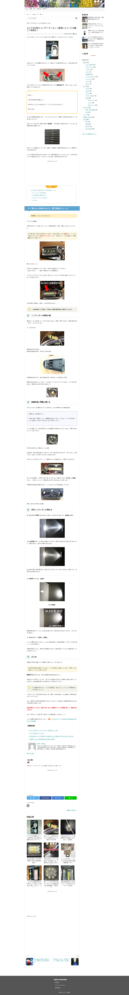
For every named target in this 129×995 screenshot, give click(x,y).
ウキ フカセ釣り (90, 96)
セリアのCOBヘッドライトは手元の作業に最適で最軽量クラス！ (68, 860)
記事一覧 (45, 8)
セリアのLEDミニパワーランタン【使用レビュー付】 (44, 730)
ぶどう (87, 72)
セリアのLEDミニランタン (37, 733)
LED (75, 34)
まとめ (34, 200)
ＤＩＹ (85, 114)
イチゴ (87, 81)
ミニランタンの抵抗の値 (39, 193)
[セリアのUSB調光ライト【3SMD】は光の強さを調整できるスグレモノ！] (34, 827)
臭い (87, 121)
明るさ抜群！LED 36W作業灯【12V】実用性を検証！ (34, 860)
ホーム (27, 8)
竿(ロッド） (91, 100)
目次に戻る (31, 753)
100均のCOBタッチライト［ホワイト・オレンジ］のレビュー (96, 25)
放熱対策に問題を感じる (39, 195)
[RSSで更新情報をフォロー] (28, 805)
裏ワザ (87, 126)
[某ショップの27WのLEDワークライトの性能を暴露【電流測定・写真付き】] (51, 872)
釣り (35, 8)
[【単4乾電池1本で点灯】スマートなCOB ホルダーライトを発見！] (68, 872)
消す (53, 186)
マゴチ (87, 88)
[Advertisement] (52, 172)
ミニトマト (89, 79)
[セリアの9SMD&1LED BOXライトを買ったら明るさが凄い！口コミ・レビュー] (34, 872)
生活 (84, 119)
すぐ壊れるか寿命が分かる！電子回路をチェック (43, 190)
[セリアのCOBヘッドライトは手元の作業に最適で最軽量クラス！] (68, 850)
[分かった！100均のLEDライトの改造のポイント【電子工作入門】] (51, 827)
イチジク (88, 69)
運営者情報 (57, 987)
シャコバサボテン (90, 76)
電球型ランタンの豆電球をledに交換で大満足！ (42, 739)
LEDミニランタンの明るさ (39, 198)
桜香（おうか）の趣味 (64, 2)
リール (90, 102)
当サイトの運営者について (89, 134)
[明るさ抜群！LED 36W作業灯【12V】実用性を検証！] (34, 850)
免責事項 (57, 982)
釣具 (87, 98)
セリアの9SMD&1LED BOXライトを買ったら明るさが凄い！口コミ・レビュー (96, 45)
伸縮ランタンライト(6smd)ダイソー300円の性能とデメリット (96, 32)
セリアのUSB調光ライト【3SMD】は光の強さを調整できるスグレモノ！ (34, 837)
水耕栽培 (88, 74)
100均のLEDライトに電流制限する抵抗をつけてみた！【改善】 (68, 837)
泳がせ (87, 91)
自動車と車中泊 (87, 117)
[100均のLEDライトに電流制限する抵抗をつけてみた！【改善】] (68, 827)
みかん (87, 84)
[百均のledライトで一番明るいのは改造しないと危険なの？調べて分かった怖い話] (51, 850)
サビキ (87, 93)
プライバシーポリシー (60, 985)
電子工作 (39, 8)
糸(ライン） (91, 105)
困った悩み (89, 129)
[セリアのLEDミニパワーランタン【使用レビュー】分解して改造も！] (58, 798)
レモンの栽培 (89, 64)
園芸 (31, 8)
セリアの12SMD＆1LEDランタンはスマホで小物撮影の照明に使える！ (96, 38)
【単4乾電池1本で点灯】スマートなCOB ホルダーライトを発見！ (68, 883)
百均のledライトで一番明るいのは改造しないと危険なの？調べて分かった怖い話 (51, 736)
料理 (87, 124)
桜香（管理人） (72, 810)
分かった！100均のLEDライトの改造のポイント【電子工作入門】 (51, 837)
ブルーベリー (89, 67)
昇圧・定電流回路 (90, 110)
